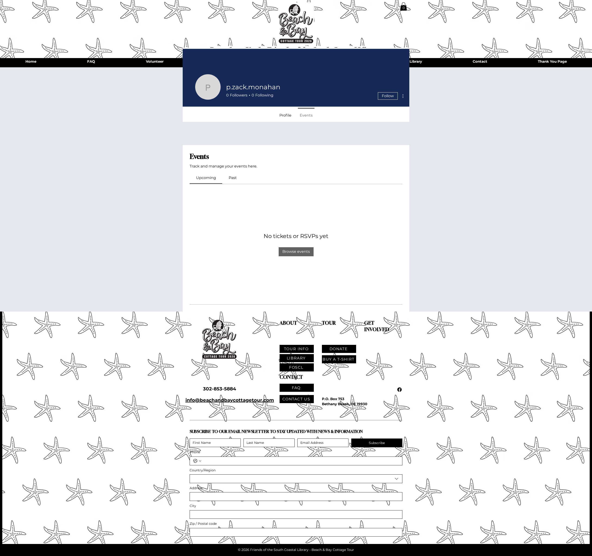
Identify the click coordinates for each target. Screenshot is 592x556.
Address (196, 488)
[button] (403, 6)
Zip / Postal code (203, 524)
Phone (195, 452)
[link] (206, 178)
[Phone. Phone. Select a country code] (197, 461)
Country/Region (203, 470)
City (193, 506)
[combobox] (296, 479)
